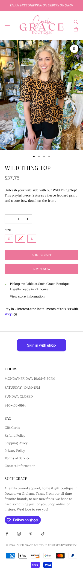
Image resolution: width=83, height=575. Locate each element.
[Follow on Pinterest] (31, 533)
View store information (27, 296)
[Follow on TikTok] (43, 533)
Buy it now (41, 269)
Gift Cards (12, 428)
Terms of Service (17, 458)
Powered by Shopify (62, 545)
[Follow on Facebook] (7, 533)
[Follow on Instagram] (19, 533)
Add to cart (41, 255)
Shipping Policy (16, 443)
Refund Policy (15, 435)
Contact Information (20, 466)
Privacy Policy (15, 451)
